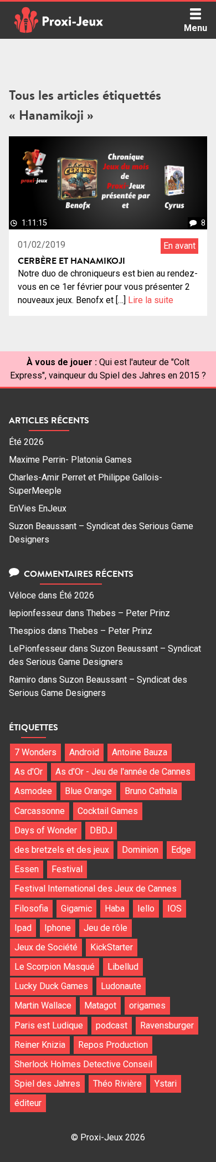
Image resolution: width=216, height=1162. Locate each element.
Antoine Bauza (139, 752)
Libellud (122, 966)
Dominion (140, 849)
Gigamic (76, 908)
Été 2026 (26, 442)
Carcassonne (39, 811)
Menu (195, 28)
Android (84, 752)
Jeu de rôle (105, 928)
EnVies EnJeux (37, 508)
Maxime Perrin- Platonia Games (70, 459)
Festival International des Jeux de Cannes (95, 888)
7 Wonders (35, 752)
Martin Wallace (42, 1005)
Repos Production (113, 1045)
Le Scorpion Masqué (54, 966)
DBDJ (101, 830)
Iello (146, 908)
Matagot (100, 1005)
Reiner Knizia (39, 1045)
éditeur (28, 1103)
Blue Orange (88, 791)
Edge (181, 849)
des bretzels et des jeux (61, 849)
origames (147, 1005)
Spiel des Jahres (47, 1083)
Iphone (57, 928)
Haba (115, 908)
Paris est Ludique (48, 1025)
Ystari (166, 1083)
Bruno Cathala (151, 791)
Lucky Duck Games (51, 986)
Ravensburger (167, 1025)
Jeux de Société (46, 947)
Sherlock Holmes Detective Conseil (83, 1064)
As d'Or (28, 771)
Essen (26, 869)
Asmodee (33, 791)
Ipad (23, 928)
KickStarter (111, 947)
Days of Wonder (45, 830)
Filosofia (31, 908)
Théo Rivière (117, 1083)
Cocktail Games (108, 811)
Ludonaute (121, 986)
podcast (111, 1025)
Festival (67, 869)
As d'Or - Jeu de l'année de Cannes (123, 771)
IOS (174, 908)
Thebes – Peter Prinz (128, 613)
